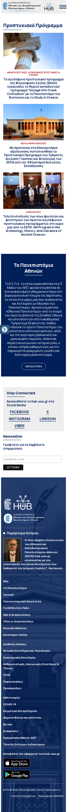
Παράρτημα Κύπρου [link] (22, 533)
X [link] (47, 411)
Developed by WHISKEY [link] (51, 796)
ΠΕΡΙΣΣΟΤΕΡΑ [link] (33, 366)
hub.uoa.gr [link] (52, 754)
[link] (4, 329)
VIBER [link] (19, 425)
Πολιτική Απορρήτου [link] (23, 796)
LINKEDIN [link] (47, 418)
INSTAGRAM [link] (19, 418)
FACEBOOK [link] (19, 411)
